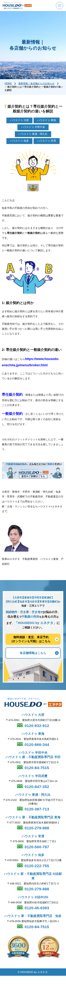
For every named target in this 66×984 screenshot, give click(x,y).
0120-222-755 (36, 866)
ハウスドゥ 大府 (33, 715)
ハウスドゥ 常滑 (33, 836)
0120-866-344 (36, 744)
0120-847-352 (36, 787)
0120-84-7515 (36, 768)
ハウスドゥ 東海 (33, 733)
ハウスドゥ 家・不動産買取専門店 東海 (33, 817)
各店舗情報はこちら (33, 652)
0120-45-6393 (36, 908)
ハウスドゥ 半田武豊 (33, 776)
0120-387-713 (36, 809)
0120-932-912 (36, 726)
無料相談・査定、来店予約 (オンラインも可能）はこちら (31, 639)
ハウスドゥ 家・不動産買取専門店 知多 (33, 916)
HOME (8, 83)
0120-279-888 (36, 828)
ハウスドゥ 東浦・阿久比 (33, 794)
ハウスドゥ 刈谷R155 (33, 897)
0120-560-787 (36, 847)
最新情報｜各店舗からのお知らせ (36, 83)
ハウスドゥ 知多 (33, 855)
